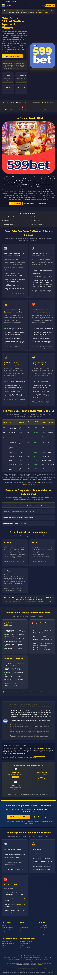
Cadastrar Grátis (50, 5)
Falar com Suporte (43, 927)
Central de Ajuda (43, 925)
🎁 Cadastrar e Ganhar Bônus (18, 817)
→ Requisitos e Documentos (36, 216)
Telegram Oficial (42, 929)
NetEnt (36, 750)
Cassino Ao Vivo (24, 927)
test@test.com (15, 789)
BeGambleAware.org (50, 972)
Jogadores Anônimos (22, 968)
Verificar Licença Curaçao (26, 941)
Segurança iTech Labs (25, 947)
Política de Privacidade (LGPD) (9, 943)
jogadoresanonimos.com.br (18, 898)
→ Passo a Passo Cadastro (9, 216)
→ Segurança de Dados (35, 224)
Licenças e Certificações (7, 927)
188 (20, 892)
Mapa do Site (5, 950)
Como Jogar (42, 934)
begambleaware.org (20, 904)
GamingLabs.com (32, 484)
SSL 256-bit (45, 12)
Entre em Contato (6, 934)
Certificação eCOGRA (25, 943)
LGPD (39, 12)
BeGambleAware (30, 968)
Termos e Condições (6, 941)
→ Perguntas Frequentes (8, 224)
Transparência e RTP (6, 929)
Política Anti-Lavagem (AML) (8, 947)
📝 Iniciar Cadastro (15, 203)
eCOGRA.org (24, 484)
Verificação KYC (43, 203)
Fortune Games (23, 929)
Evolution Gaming (17, 750)
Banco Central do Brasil (39, 756)
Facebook (41, 931)
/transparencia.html (35, 482)
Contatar (41, 777)
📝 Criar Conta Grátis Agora (12, 56)
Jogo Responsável (6, 931)
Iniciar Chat (15, 777)
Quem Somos (5, 925)
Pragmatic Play (44, 748)
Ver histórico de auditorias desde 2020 (30, 691)
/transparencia (39, 964)
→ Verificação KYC (7, 220)
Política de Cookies (6, 945)
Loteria (21, 931)
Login (43, 5)
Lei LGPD (45, 968)
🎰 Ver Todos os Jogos (40, 817)
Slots (21, 925)
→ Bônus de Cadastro (35, 220)
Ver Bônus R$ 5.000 (29, 203)
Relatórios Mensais (24, 950)
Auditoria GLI (23, 945)
